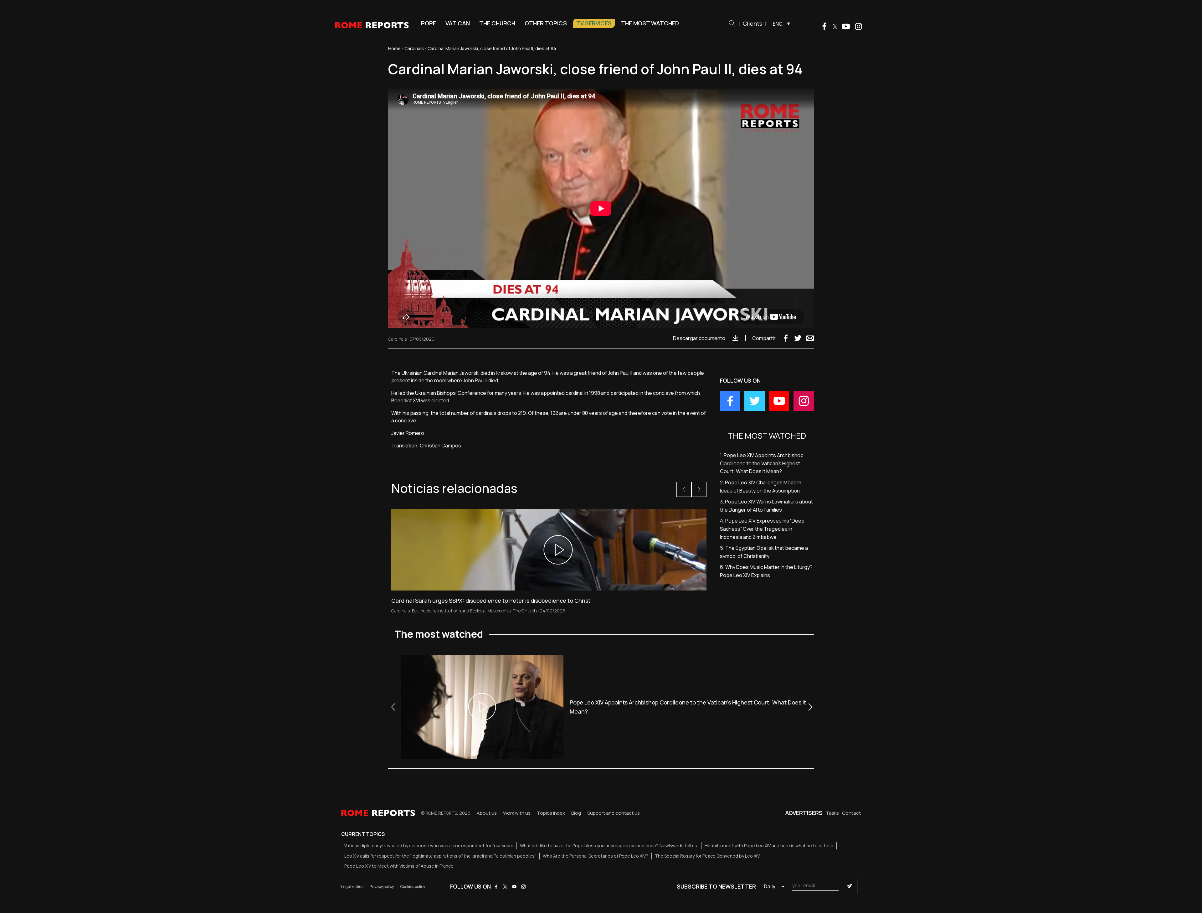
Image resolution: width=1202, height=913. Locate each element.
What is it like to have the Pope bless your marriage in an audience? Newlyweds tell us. (609, 846)
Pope (428, 23)
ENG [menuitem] (778, 23)
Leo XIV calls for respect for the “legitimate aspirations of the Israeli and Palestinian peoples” (440, 856)
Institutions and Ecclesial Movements (474, 611)
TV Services (594, 23)
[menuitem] (780, 23)
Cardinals (414, 48)
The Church (497, 23)
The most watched (650, 23)
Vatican (457, 23)
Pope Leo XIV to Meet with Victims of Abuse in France (399, 866)
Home (394, 48)
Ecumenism (423, 611)
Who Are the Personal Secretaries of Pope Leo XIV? (595, 856)
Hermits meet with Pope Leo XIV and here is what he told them (769, 846)
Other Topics (546, 23)
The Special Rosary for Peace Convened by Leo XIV (707, 856)
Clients (752, 23)
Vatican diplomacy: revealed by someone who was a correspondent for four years (428, 846)
